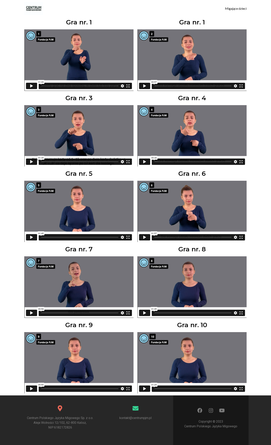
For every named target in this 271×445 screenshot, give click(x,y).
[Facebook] (200, 410)
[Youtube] (222, 410)
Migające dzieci (236, 8)
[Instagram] (211, 410)
